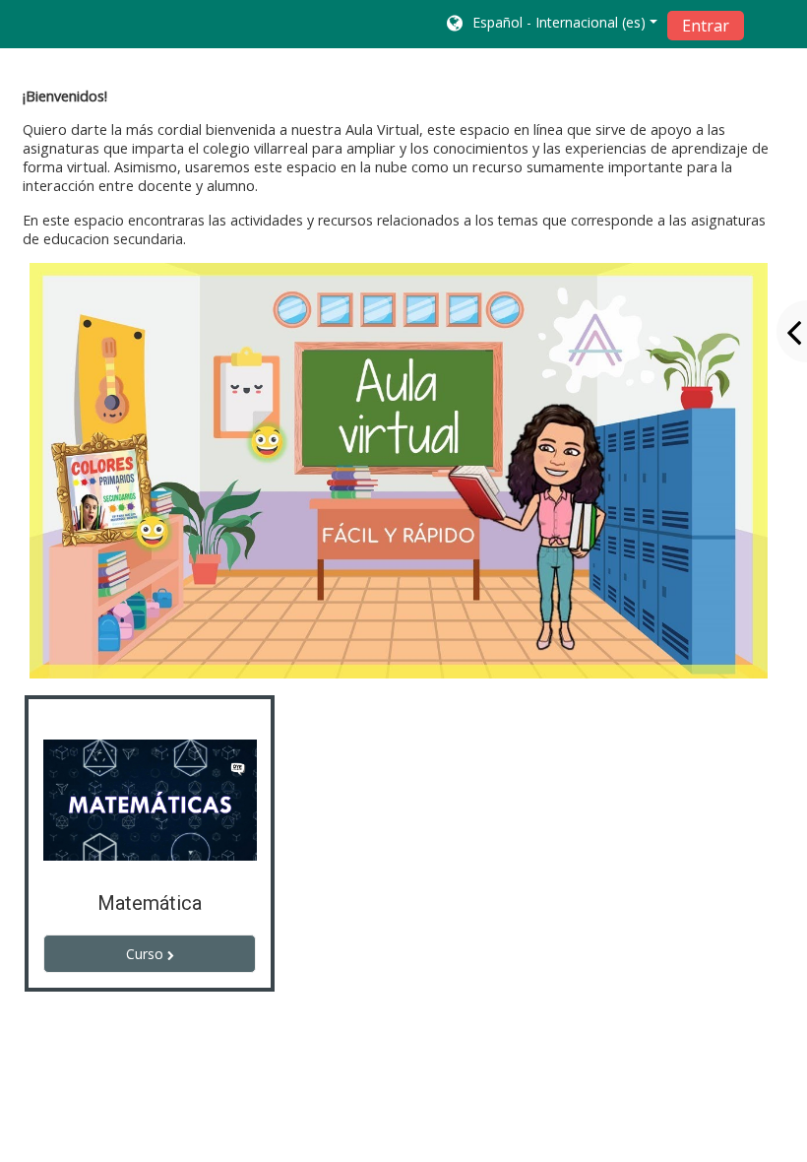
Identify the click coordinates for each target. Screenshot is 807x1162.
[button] (550, 24)
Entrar (705, 25)
